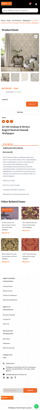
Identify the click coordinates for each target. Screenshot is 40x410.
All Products (16, 20)
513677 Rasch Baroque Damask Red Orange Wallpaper (29, 256)
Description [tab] (8, 144)
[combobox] (20, 10)
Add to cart (32, 104)
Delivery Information (10, 300)
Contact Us (6, 319)
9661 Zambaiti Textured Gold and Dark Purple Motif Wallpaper (29, 225)
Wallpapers (27, 20)
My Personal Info (8, 348)
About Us (6, 324)
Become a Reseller (9, 315)
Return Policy (7, 291)
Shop (9, 20)
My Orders (6, 339)
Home (3, 20)
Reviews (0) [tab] (7, 152)
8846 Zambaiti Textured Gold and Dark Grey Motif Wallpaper (9, 256)
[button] (36, 4)
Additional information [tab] (13, 148)
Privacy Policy (7, 286)
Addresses (6, 343)
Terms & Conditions (10, 295)
